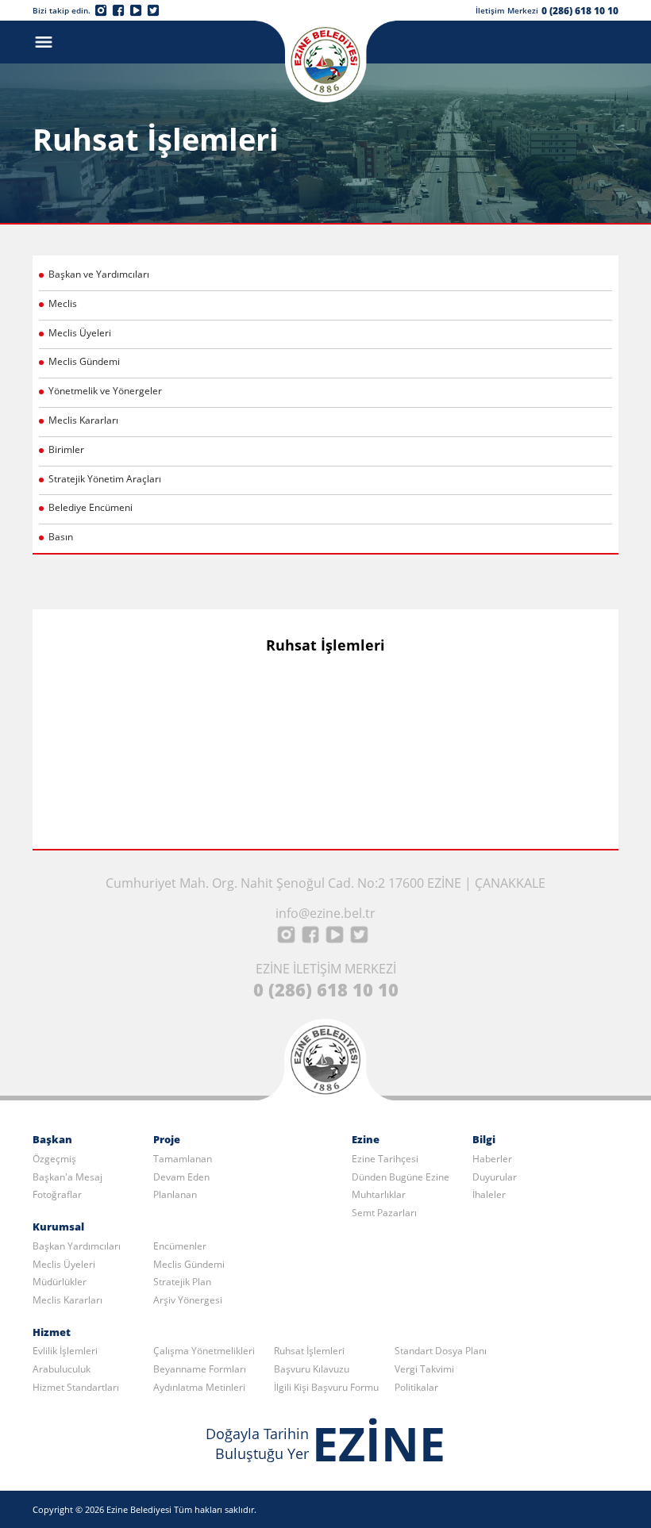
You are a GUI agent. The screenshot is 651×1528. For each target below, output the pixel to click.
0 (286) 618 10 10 (579, 11)
